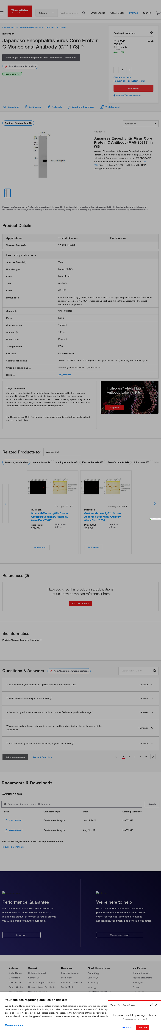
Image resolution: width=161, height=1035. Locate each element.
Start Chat (143, 1027)
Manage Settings (14, 1025)
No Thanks (126, 1027)
